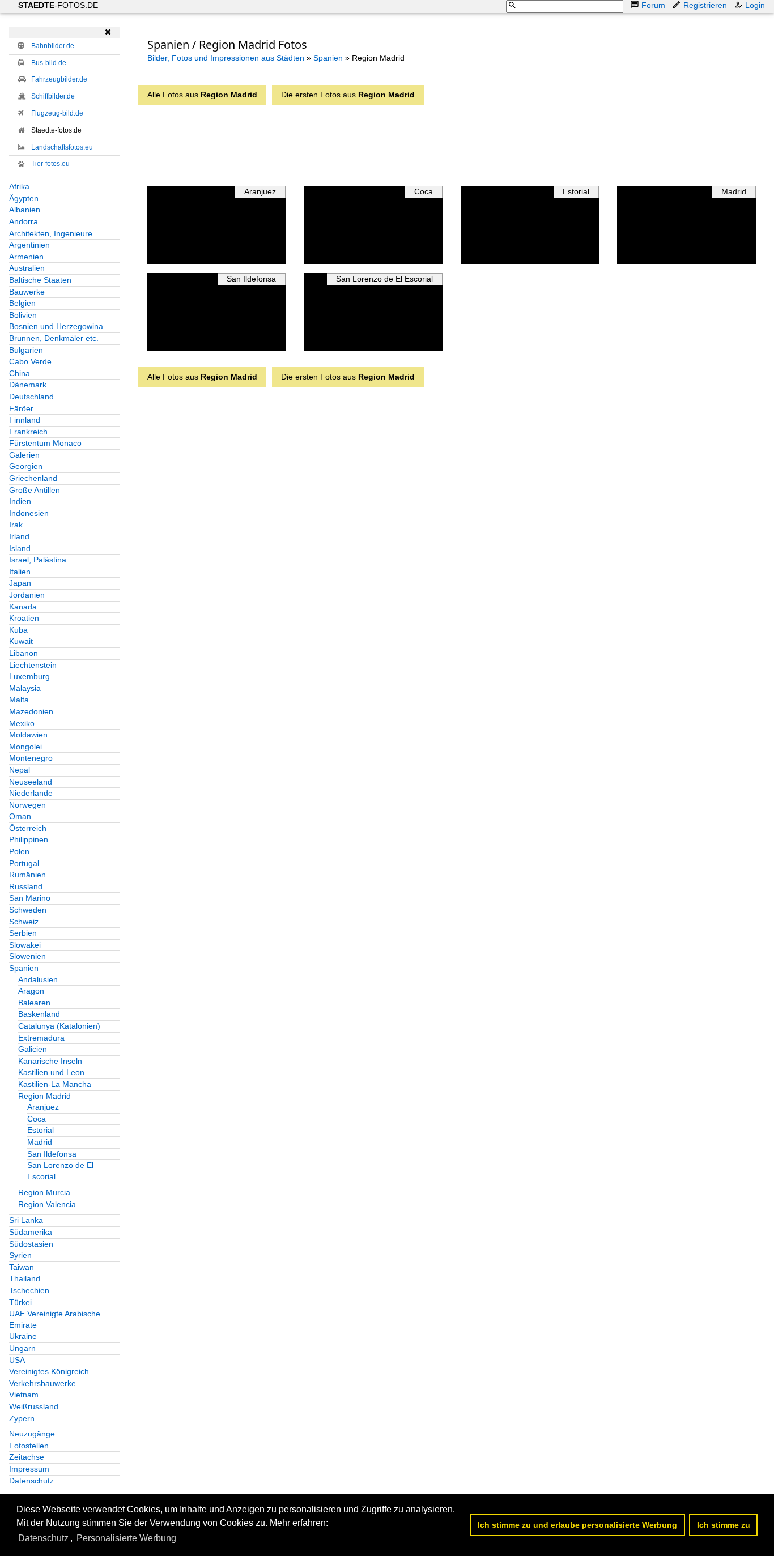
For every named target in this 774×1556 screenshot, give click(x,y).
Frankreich (28, 431)
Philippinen (28, 839)
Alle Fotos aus (202, 94)
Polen (19, 851)
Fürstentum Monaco (45, 442)
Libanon (23, 653)
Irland (19, 536)
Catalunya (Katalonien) (59, 1025)
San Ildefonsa (51, 1153)
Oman (20, 816)
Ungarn (22, 1348)
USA (17, 1360)
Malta (19, 699)
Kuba (18, 629)
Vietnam (24, 1394)
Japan (20, 582)
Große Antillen (34, 489)
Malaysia (25, 688)
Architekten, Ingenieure (50, 233)
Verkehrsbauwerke (42, 1383)
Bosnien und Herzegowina (56, 326)
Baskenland (39, 1013)
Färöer (21, 408)
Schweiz (24, 921)
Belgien (22, 303)
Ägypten (24, 198)
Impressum (29, 1468)
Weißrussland (33, 1406)
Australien (27, 267)
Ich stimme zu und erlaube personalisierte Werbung (577, 1524)
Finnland (24, 419)
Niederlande (31, 793)
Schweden (27, 909)
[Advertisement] (437, 142)
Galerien (24, 454)
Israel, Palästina (37, 559)
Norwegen (27, 804)
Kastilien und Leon (51, 1072)
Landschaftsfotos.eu (62, 147)
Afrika (19, 186)
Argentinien (29, 244)
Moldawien (28, 734)
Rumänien (27, 874)
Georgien (25, 466)
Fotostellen (29, 1445)
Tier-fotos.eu (50, 164)
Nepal (19, 769)
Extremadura (41, 1037)
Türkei (20, 1302)
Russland (25, 886)
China (19, 373)
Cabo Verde (30, 361)
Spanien (24, 968)
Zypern (22, 1418)
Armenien (26, 256)
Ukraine (23, 1336)
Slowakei (25, 944)
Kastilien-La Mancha (54, 1084)
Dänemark (27, 384)
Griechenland (33, 478)
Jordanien (27, 594)
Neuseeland (30, 781)
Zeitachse (26, 1456)
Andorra (23, 221)
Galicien (32, 1049)
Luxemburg (29, 676)
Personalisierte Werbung (126, 1538)
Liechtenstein (33, 665)
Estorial (40, 1130)
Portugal (24, 863)
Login (755, 5)
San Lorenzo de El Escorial (60, 1171)
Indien (20, 501)
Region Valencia (47, 1204)
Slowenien (27, 956)
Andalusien (38, 979)
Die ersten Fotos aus (348, 94)
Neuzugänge (32, 1433)
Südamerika (30, 1232)
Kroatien (24, 618)
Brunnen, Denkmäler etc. (54, 338)
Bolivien (23, 314)
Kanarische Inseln (50, 1060)
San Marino (29, 897)
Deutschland (31, 396)
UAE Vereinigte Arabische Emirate (54, 1319)
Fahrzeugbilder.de (59, 79)
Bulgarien (26, 350)
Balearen (34, 1002)
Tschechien (29, 1290)
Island (20, 548)
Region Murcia (44, 1192)
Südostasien (31, 1243)
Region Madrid (44, 1096)
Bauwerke (27, 291)
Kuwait (21, 641)
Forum (653, 5)
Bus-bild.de (48, 63)
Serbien (23, 932)
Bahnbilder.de (52, 46)
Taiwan (21, 1267)
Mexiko (22, 723)
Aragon (31, 990)
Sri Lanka (26, 1220)
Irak (16, 524)
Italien (20, 571)
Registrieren (705, 5)
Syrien (20, 1255)
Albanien (24, 209)
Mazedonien (31, 711)
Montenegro (31, 757)
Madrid (39, 1141)
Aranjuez (43, 1106)
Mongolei (25, 746)
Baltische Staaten (40, 279)
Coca (36, 1118)
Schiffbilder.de (53, 96)
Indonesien (29, 513)
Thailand (24, 1278)
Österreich (27, 828)
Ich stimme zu (723, 1524)
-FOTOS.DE (58, 5)
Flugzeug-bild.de (57, 113)
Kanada (23, 606)
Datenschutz (31, 1480)
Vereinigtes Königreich (49, 1371)
